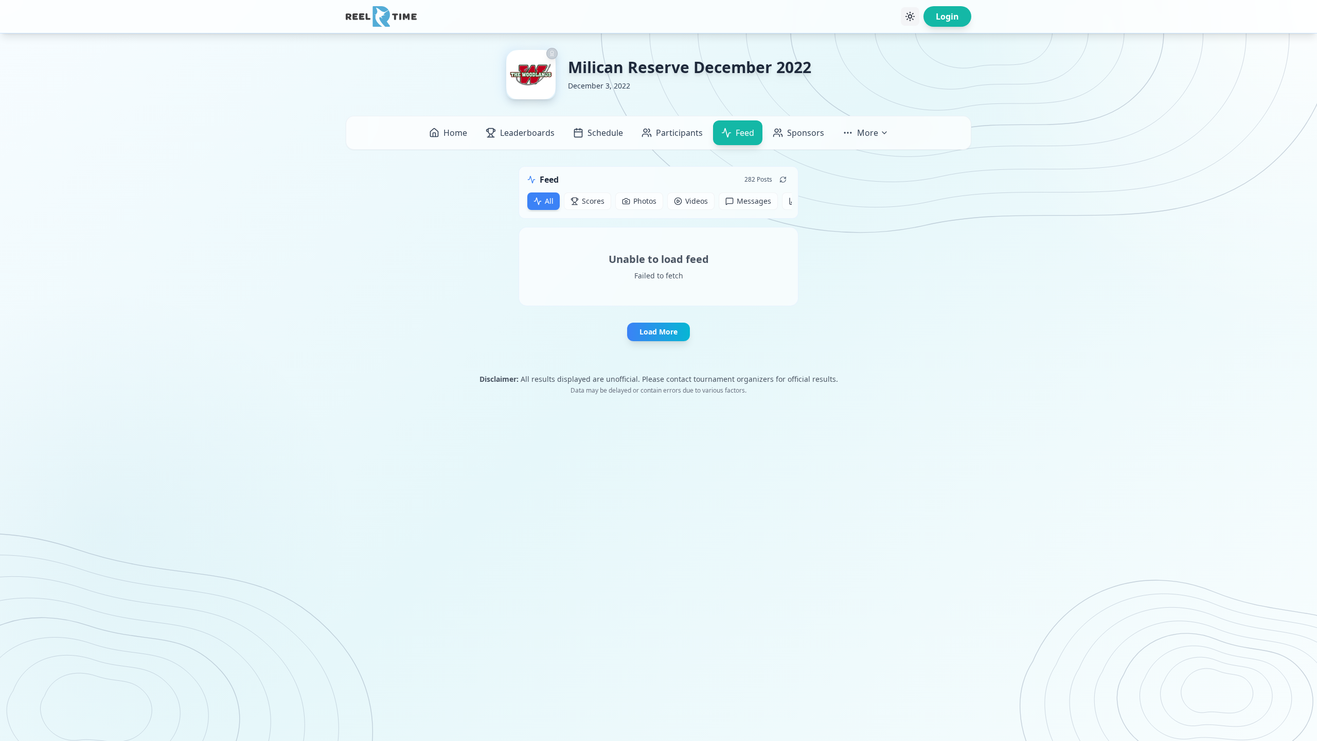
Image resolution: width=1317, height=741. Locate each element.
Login (947, 16)
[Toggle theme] (910, 16)
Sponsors (805, 132)
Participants (679, 132)
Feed (745, 132)
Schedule (605, 132)
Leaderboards (527, 132)
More (867, 132)
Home (455, 132)
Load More (658, 332)
